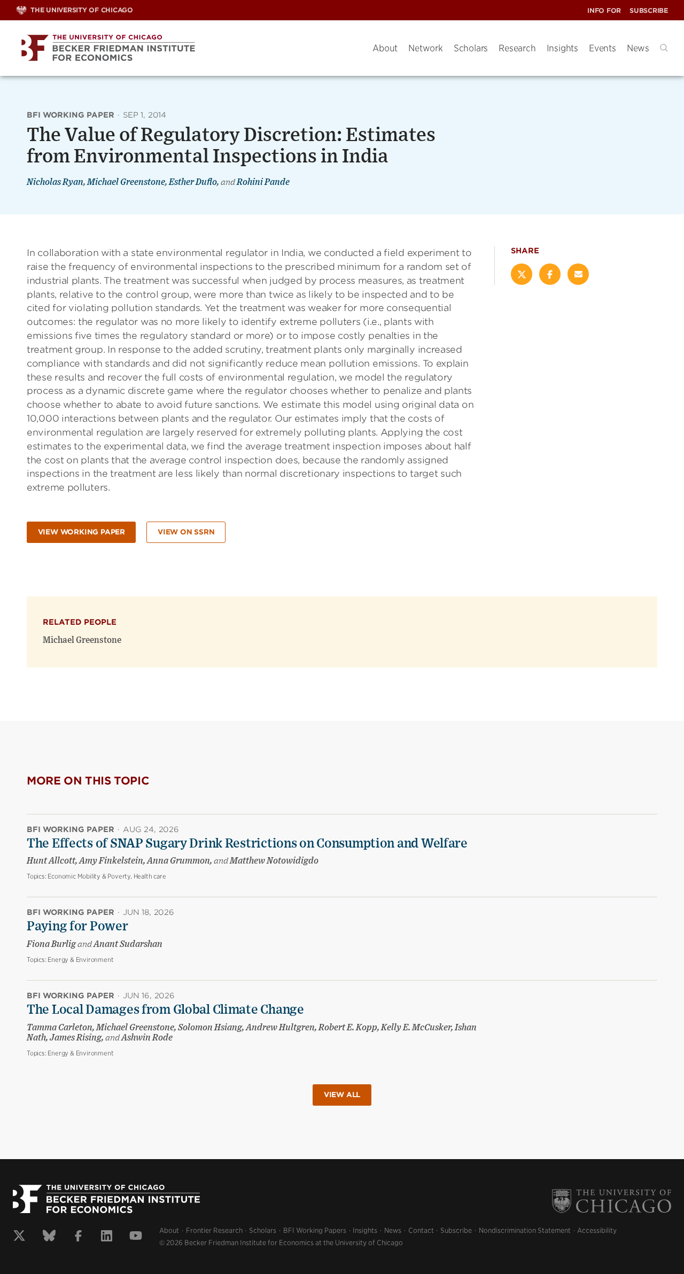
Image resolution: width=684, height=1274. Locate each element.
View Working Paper (81, 532)
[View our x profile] (19, 1237)
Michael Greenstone (126, 182)
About (385, 48)
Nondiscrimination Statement (525, 1230)
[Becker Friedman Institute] (186, 48)
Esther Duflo (193, 182)
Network (425, 48)
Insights (562, 48)
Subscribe (648, 10)
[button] (664, 48)
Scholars (471, 48)
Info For (604, 10)
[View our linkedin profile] (106, 1237)
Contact (421, 1230)
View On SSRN (186, 532)
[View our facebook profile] (78, 1237)
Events (602, 48)
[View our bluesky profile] (49, 1237)
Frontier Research (214, 1230)
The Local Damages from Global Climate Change (165, 1010)
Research (517, 48)
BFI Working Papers (314, 1230)
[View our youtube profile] (135, 1237)
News (638, 48)
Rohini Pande (263, 182)
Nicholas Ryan (55, 182)
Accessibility (597, 1230)
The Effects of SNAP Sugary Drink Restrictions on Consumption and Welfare (247, 843)
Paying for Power (77, 926)
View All (342, 1095)
